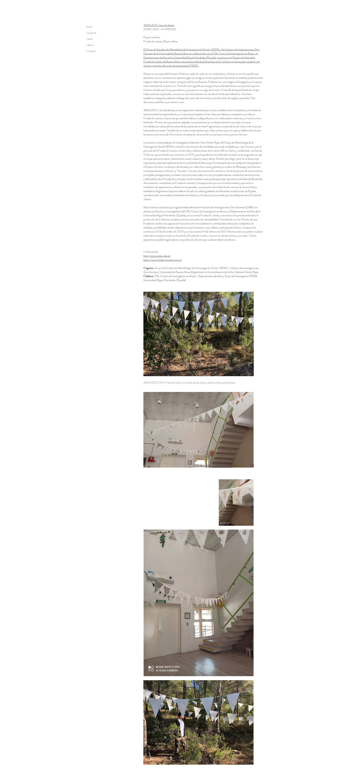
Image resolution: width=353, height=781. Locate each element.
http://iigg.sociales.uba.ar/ (157, 256)
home (89, 27)
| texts (89, 39)
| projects (91, 33)
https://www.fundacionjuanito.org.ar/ (162, 260)
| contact (91, 51)
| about (89, 45)
